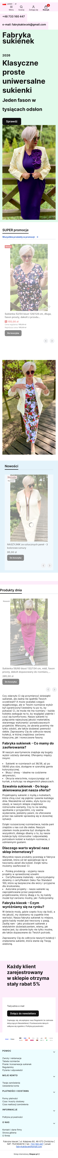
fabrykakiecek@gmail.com (29, 1146)
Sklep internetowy (26, 1154)
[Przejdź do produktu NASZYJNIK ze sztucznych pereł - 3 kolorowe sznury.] (29, 508)
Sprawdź (11, 121)
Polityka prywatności (12, 1117)
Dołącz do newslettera (23, 1013)
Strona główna (9, 1132)
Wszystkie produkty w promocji (18, 237)
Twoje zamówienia (11, 1082)
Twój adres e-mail (15, 1006)
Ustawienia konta (10, 1085)
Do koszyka (13, 333)
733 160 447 (37, 1144)
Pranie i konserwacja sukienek (17, 1064)
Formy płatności (10, 1098)
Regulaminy (8, 1067)
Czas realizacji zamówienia (15, 1104)
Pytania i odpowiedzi (12, 1070)
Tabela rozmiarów (11, 1061)
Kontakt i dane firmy (12, 1129)
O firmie (6, 1135)
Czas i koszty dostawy (13, 1101)
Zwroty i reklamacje (11, 1058)
